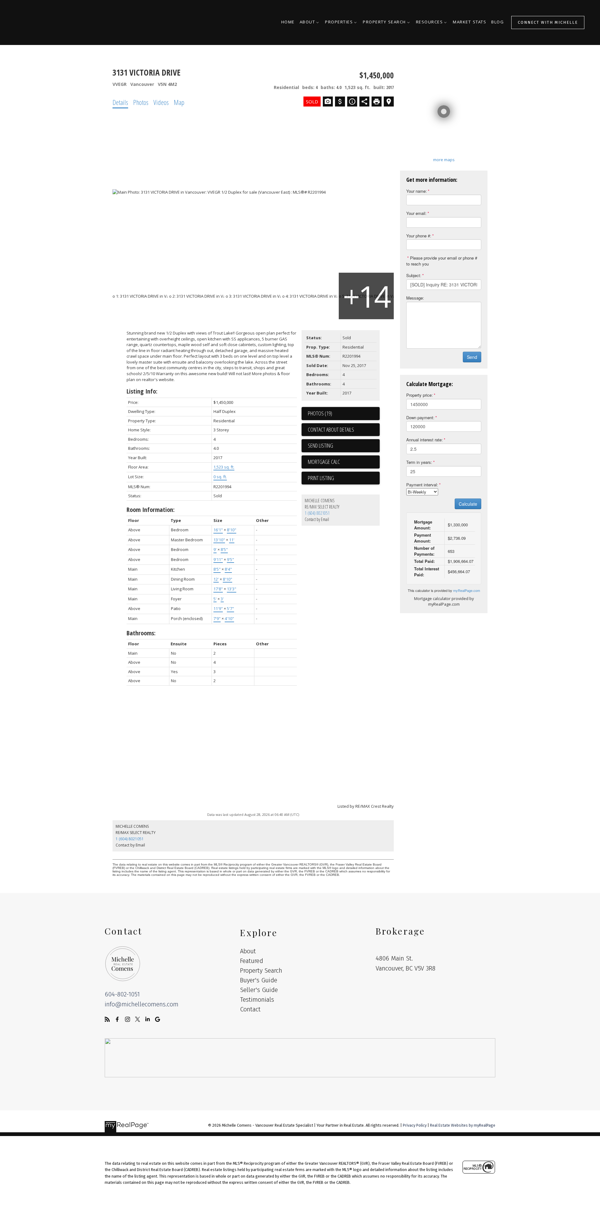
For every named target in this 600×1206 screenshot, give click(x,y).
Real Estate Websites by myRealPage (462, 1125)
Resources (429, 22)
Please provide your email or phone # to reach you (441, 261)
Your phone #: (418, 236)
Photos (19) (320, 413)
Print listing (321, 478)
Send (472, 357)
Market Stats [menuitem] (469, 22)
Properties (339, 22)
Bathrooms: (141, 633)
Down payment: (420, 417)
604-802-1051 (122, 994)
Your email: (416, 213)
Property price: (419, 395)
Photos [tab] (140, 102)
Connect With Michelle (548, 22)
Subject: (413, 275)
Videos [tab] (161, 102)
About (307, 22)
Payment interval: (422, 485)
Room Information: (151, 509)
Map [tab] (179, 102)
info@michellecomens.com (141, 1004)
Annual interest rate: (424, 440)
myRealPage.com (466, 590)
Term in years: (419, 462)
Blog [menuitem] (497, 22)
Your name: (416, 191)
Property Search (384, 22)
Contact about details (331, 429)
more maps (444, 159)
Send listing (320, 445)
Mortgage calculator (344, 462)
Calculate (468, 504)
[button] (547, 22)
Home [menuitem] (288, 22)
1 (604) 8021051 (317, 513)
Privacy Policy (415, 1125)
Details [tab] (120, 102)
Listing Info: (142, 391)
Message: (415, 298)
